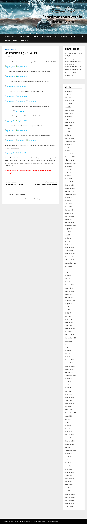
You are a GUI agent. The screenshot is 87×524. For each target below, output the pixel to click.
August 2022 (69, 144)
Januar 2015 (69, 400)
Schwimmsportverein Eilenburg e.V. (23, 521)
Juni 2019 (68, 235)
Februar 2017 (69, 322)
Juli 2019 (68, 232)
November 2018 (70, 257)
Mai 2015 (68, 388)
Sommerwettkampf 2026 (73, 70)
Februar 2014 (69, 435)
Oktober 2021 (69, 160)
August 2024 (69, 116)
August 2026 (69, 91)
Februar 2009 (69, 503)
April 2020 (68, 204)
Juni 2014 (68, 422)
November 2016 (70, 332)
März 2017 (68, 319)
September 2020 (70, 194)
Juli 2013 (68, 457)
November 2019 (70, 219)
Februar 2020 (69, 210)
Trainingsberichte (10, 36)
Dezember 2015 (70, 366)
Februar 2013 (69, 472)
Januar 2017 (69, 325)
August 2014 (69, 416)
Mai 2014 (68, 425)
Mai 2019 (68, 238)
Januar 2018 (69, 288)
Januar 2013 (69, 475)
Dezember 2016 (70, 329)
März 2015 (68, 394)
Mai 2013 (68, 463)
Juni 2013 (68, 460)
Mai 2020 (68, 201)
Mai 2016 (68, 350)
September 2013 (70, 450)
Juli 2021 (68, 169)
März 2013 (68, 469)
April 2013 (68, 466)
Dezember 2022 (70, 138)
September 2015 (70, 375)
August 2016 (69, 341)
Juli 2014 (68, 419)
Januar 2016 (69, 363)
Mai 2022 (68, 151)
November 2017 (70, 294)
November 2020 (70, 188)
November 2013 (70, 444)
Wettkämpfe (35, 36)
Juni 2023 (68, 132)
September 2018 (70, 263)
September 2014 (70, 413)
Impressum (24, 40)
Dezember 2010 (70, 497)
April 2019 (68, 241)
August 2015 (69, 378)
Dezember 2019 (70, 216)
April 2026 (68, 98)
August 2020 (69, 197)
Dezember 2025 (70, 101)
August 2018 (69, 266)
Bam (56, 521)
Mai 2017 (68, 313)
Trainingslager (24, 36)
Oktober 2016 (69, 335)
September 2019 (70, 226)
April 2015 (68, 391)
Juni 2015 (68, 385)
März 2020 (68, 207)
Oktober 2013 (69, 447)
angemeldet (15, 199)
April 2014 (68, 428)
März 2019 (68, 244)
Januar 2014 (69, 438)
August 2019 (69, 229)
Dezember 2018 (70, 254)
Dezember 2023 (70, 123)
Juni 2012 (68, 491)
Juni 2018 (68, 272)
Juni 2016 (68, 347)
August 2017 (69, 304)
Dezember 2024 (70, 110)
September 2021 (70, 163)
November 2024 (70, 113)
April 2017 (68, 316)
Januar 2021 (69, 182)
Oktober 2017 (69, 297)
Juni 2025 (68, 107)
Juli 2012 (68, 488)
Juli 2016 (68, 344)
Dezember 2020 (70, 185)
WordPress (49, 521)
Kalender (7, 40)
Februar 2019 (69, 247)
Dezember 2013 (70, 441)
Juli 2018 (68, 269)
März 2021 (68, 179)
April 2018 (68, 279)
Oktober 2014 (69, 410)
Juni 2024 (68, 119)
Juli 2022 (68, 147)
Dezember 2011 (70, 494)
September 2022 (70, 141)
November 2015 (70, 369)
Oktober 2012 (69, 485)
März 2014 (68, 432)
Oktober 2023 (69, 126)
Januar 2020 (69, 213)
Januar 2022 (69, 154)
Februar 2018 (69, 285)
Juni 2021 (68, 172)
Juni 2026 (68, 94)
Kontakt (15, 40)
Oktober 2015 (69, 372)
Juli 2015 (68, 382)
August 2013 (69, 453)
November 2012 (70, 481)
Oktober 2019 (69, 222)
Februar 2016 (69, 360)
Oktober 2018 (69, 260)
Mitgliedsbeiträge (61, 36)
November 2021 (70, 157)
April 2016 (68, 354)
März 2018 (68, 282)
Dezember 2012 (70, 478)
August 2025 (69, 104)
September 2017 (70, 300)
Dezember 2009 (70, 500)
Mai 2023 (68, 135)
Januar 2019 (69, 250)
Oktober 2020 (69, 191)
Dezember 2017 (70, 291)
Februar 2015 (69, 397)
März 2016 (68, 357)
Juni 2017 (68, 310)
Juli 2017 (68, 307)
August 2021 (69, 166)
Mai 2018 (68, 275)
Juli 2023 (68, 129)
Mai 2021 (68, 176)
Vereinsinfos (46, 36)
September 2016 (70, 338)
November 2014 (70, 407)
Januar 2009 (69, 506)
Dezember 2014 (70, 403)
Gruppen (72, 36)
